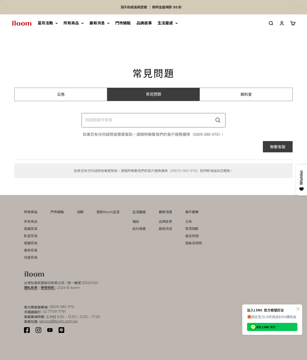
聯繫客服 (277, 146)
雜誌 (135, 221)
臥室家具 (30, 236)
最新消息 (97, 23)
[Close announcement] (301, 7)
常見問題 (153, 94)
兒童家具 (30, 257)
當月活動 (45, 23)
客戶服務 (192, 212)
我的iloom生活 (107, 212)
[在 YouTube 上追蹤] (50, 330)
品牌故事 (144, 23)
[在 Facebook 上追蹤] (27, 330)
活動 (80, 212)
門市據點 (123, 23)
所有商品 (71, 23)
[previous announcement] (7, 7)
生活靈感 (165, 23)
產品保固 (192, 236)
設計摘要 (139, 229)
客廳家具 (30, 229)
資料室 (246, 94)
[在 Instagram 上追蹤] (38, 330)
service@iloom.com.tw (58, 321)
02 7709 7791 (54, 311)
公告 (61, 94)
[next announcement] (295, 7)
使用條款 (48, 288)
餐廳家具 (30, 243)
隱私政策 (30, 288)
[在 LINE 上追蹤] (61, 330)
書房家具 (30, 250)
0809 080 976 (61, 307)
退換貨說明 (193, 243)
